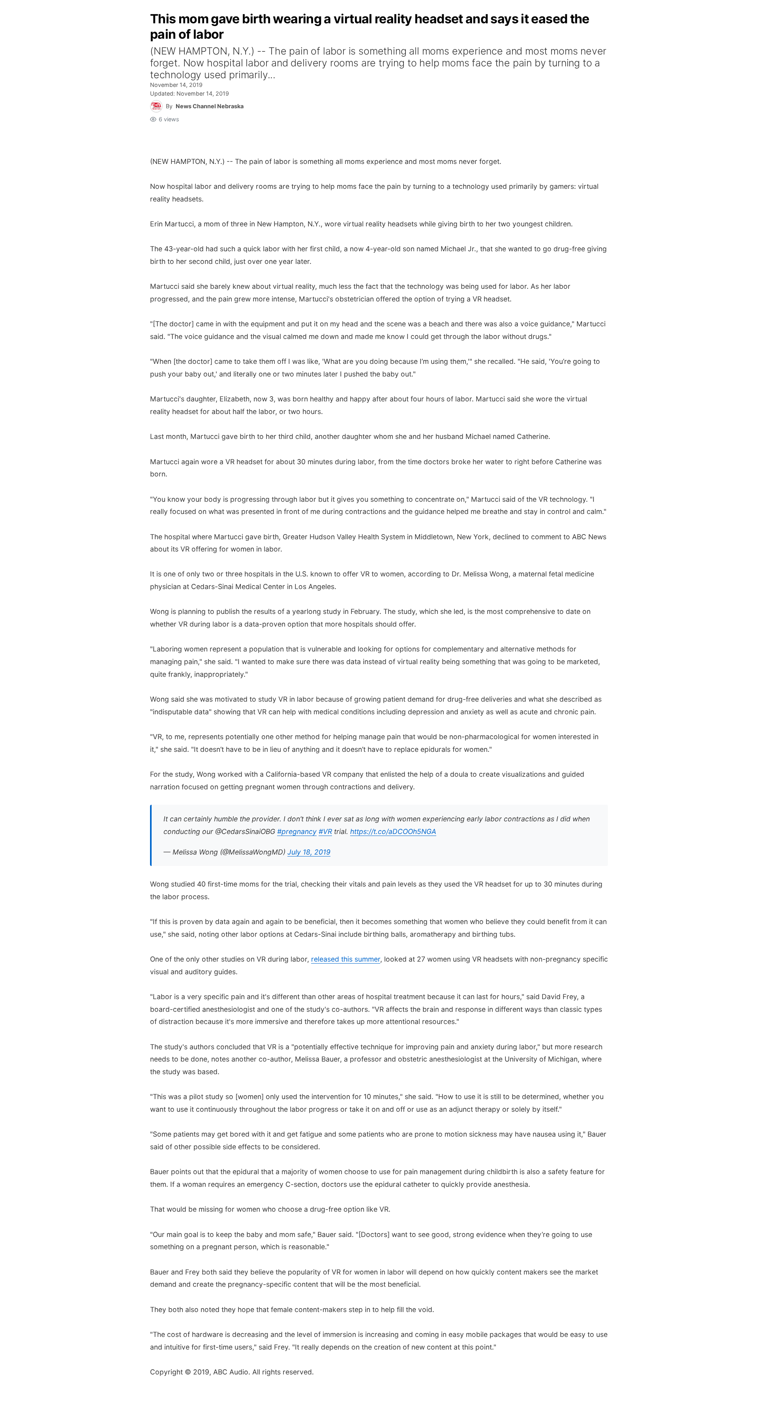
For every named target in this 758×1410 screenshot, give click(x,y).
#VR (325, 831)
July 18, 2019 (308, 852)
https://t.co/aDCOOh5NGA (393, 831)
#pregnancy (297, 831)
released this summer (345, 959)
